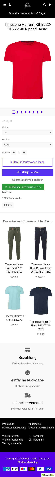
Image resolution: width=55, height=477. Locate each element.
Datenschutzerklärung (14, 427)
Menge (6, 152)
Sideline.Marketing (28, 462)
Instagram (38, 439)
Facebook (38, 436)
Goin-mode (31, 458)
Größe (5, 139)
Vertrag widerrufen (12, 443)
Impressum (8, 424)
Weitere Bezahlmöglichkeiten (27, 179)
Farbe (5, 127)
